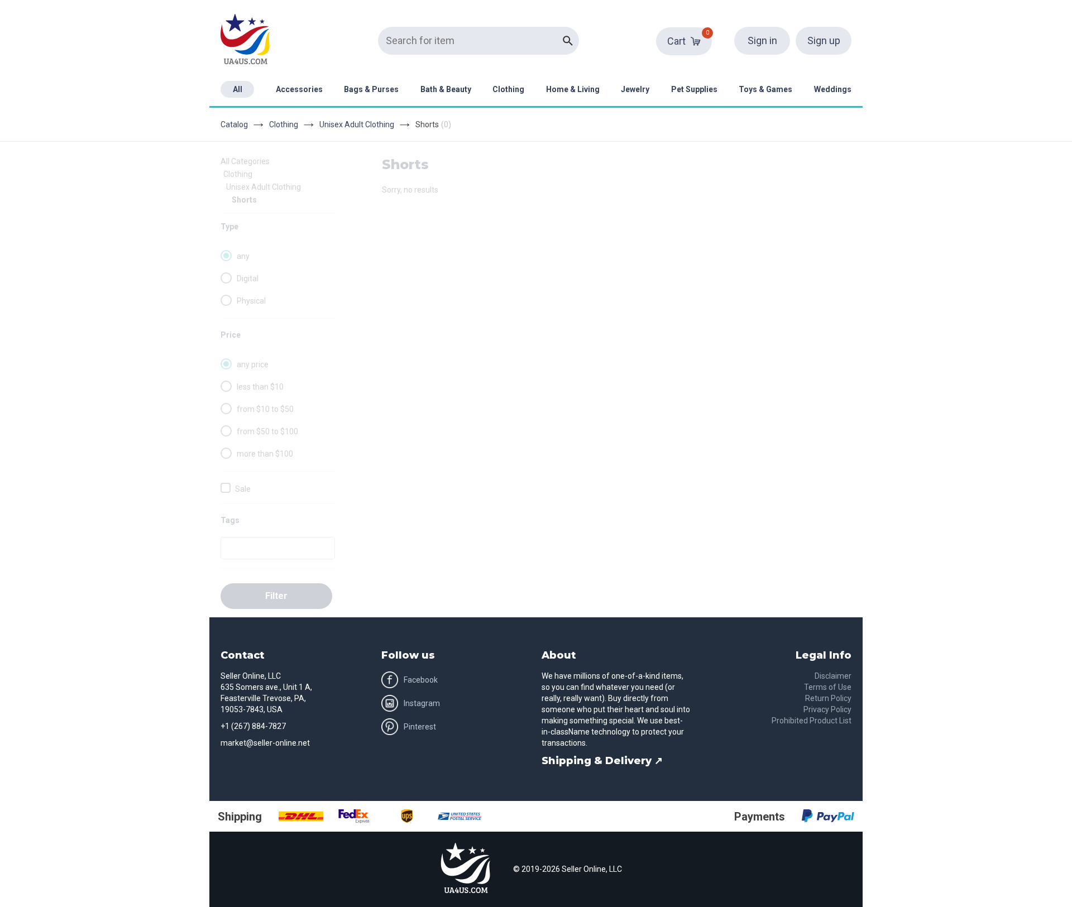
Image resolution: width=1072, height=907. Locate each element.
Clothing (508, 89)
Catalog (234, 124)
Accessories (299, 89)
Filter (276, 596)
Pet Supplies (694, 89)
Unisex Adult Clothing (356, 124)
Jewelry (635, 89)
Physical (251, 300)
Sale (243, 488)
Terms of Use (827, 687)
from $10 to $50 (265, 409)
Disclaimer (833, 675)
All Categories (245, 161)
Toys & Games (765, 89)
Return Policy (828, 698)
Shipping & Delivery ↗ (602, 761)
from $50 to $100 (267, 431)
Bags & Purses (371, 89)
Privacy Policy (827, 709)
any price (253, 364)
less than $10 (260, 386)
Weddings (832, 89)
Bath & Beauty (445, 89)
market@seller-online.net (265, 742)
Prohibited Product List (811, 720)
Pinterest (420, 726)
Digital (248, 278)
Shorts (244, 199)
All (237, 89)
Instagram (422, 703)
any (243, 256)
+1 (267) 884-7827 (253, 726)
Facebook (421, 679)
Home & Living (573, 89)
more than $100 (265, 453)
